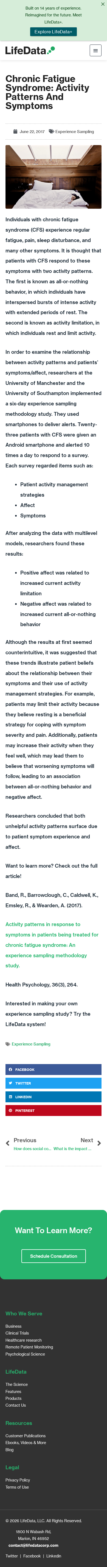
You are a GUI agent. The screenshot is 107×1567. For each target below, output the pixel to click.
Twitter (11, 1556)
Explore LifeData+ (53, 31)
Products (13, 1398)
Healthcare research (23, 1340)
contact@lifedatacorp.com (33, 1545)
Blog (9, 1449)
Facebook (32, 1556)
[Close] (103, 4)
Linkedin (53, 1556)
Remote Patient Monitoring (29, 1347)
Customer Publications (25, 1435)
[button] (53, 1069)
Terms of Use (17, 1487)
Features (13, 1391)
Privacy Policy (17, 1480)
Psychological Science (25, 1354)
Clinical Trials (17, 1333)
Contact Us (15, 1405)
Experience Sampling (74, 131)
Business (13, 1326)
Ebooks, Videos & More (25, 1442)
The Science (16, 1384)
